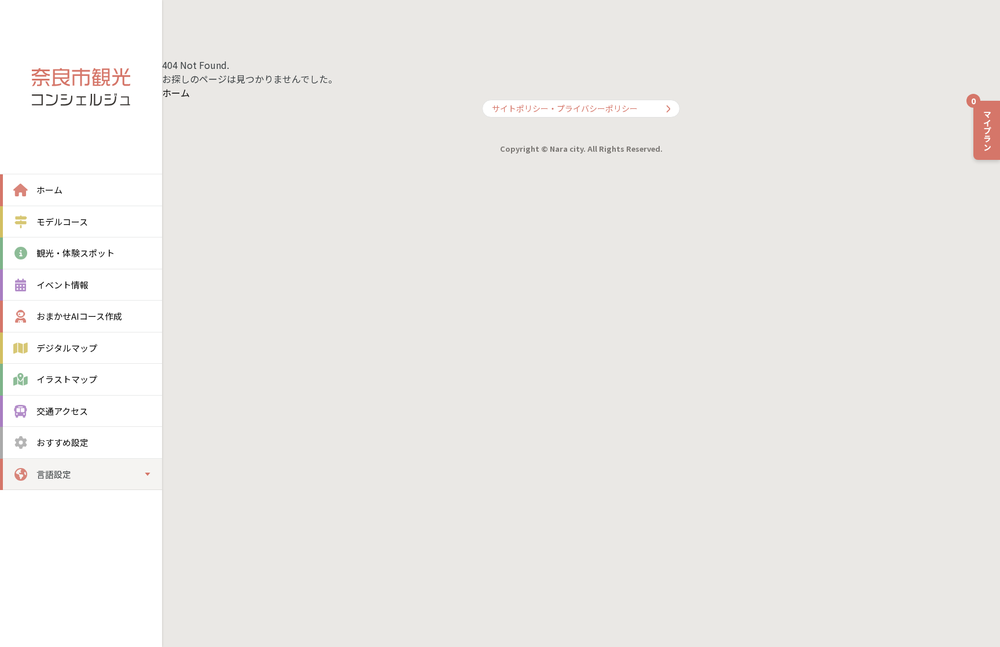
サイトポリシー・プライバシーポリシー (565, 108)
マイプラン (983, 126)
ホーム (176, 93)
